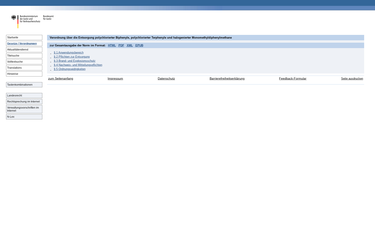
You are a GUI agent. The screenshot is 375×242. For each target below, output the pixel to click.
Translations (14, 67)
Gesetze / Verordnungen (22, 43)
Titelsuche (13, 55)
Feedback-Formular (292, 78)
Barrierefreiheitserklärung (227, 78)
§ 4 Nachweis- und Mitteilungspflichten (78, 65)
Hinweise (12, 73)
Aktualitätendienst (17, 49)
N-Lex (10, 116)
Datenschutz (166, 78)
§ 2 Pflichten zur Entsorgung (72, 56)
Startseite (12, 37)
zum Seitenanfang (60, 78)
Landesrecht (14, 95)
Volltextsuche (15, 61)
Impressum (115, 78)
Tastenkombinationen (20, 84)
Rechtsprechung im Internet (23, 101)
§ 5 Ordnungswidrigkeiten (70, 69)
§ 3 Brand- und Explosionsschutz (74, 60)
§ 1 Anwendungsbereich (69, 52)
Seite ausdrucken (352, 78)
